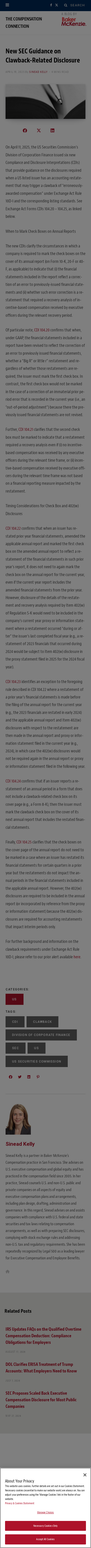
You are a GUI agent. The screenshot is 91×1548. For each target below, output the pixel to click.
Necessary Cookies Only (45, 1526)
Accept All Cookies (45, 1539)
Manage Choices (45, 1512)
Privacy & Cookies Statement (19, 1503)
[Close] (84, 1474)
